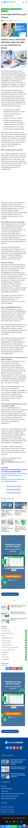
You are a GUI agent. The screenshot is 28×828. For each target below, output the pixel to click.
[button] (24, 825)
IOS (2, 464)
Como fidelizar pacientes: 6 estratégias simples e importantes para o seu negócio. (14, 475)
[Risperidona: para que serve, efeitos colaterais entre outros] (5, 614)
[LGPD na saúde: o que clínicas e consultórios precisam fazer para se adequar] (21, 522)
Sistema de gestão (6, 640)
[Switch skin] (23, 2)
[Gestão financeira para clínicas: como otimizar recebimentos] (5, 769)
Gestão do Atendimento (7, 633)
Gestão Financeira (6, 642)
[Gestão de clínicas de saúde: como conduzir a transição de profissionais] (21, 505)
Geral (3, 635)
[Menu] (2, 2)
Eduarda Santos (6, 20)
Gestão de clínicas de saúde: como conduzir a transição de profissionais (17, 775)
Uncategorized (5, 659)
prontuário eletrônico (14, 492)
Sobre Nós (3, 786)
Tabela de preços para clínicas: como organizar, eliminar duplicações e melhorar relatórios (7, 513)
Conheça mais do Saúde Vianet (11, 458)
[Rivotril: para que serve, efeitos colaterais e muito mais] (5, 607)
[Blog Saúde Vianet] (10, 2)
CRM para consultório (14, 489)
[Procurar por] (26, 2)
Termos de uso (4, 791)
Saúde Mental (5, 657)
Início (3, 6)
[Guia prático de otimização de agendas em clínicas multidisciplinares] (7, 522)
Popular (14, 600)
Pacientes (4, 654)
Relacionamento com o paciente (10, 647)
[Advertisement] (14, 186)
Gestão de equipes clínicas (15, 9)
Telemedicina (4, 11)
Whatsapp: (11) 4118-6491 (8, 811)
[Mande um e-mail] (10, 20)
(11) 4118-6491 (10, 807)
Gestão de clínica (10, 6)
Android (21, 462)
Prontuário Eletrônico (7, 645)
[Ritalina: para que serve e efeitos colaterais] (5, 621)
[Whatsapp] (20, 668)
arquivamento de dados (14, 486)
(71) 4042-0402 (10, 809)
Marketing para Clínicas (7, 638)
